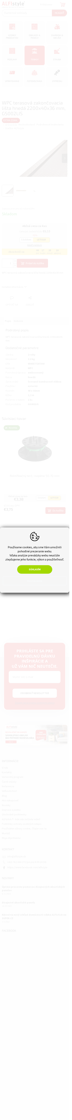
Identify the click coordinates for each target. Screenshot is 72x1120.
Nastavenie (34, 581)
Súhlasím (35, 569)
